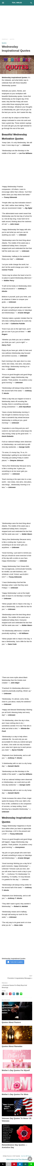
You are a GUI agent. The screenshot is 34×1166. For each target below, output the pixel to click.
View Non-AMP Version (26, 1156)
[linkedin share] (14, 994)
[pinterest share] (10, 994)
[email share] (6, 994)
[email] (8, 1164)
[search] (31, 3)
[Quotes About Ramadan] (17, 1035)
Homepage (5, 39)
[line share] (21, 994)
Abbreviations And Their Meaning (17, 1159)
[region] (17, 20)
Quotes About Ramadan (12, 1046)
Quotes (12, 39)
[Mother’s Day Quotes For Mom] (17, 1083)
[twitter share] (3, 994)
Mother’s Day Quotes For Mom (15, 1094)
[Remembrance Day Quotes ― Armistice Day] (17, 1133)
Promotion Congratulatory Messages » (20, 978)
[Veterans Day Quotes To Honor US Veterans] (17, 1107)
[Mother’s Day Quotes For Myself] (17, 1059)
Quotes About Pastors (11, 1022)
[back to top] (30, 1159)
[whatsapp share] (17, 994)
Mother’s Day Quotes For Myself (16, 1070)
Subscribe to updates (16, 962)
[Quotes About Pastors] (17, 1011)
